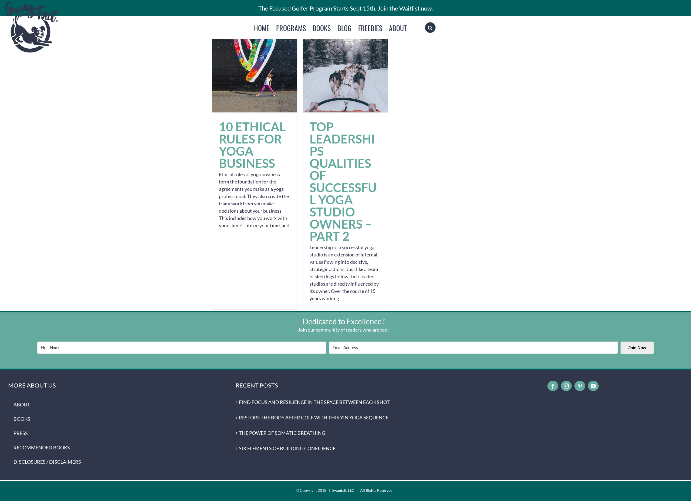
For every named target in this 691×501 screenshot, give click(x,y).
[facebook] (552, 386)
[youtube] (593, 386)
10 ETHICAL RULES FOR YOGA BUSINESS (255, 70)
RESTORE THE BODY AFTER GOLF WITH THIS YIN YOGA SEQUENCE (313, 417)
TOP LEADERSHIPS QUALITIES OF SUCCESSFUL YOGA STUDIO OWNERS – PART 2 (345, 70)
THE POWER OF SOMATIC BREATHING (282, 433)
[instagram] (566, 386)
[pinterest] (579, 386)
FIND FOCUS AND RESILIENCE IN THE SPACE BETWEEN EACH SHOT (314, 402)
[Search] (430, 27)
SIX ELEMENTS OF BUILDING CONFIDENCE (287, 448)
